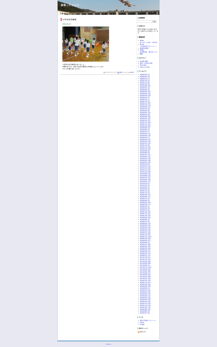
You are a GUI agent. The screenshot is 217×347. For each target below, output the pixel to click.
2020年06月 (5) (145, 200)
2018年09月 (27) (145, 240)
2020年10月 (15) (145, 195)
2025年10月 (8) (145, 84)
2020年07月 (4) (145, 198)
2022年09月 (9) (145, 151)
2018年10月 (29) (145, 238)
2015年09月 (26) (145, 309)
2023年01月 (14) (145, 143)
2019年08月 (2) (145, 219)
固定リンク (122, 72)
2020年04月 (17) (145, 204)
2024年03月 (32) (145, 116)
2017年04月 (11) (145, 273)
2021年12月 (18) (145, 168)
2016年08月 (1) (145, 288)
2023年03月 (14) (145, 139)
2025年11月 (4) (145, 82)
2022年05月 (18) (145, 158)
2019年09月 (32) (145, 217)
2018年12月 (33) (145, 235)
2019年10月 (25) (145, 216)
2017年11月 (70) (145, 259)
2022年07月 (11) (145, 154)
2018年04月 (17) (145, 250)
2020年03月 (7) (145, 206)
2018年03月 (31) (145, 252)
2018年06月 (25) (145, 246)
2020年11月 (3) (145, 193)
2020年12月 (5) (145, 191)
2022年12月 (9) (145, 145)
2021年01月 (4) (145, 189)
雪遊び (142, 50)
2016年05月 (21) (145, 294)
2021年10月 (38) (145, 172)
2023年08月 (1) (145, 130)
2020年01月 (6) (145, 210)
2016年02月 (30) (145, 299)
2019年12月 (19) (145, 212)
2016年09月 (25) (145, 286)
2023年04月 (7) (145, 137)
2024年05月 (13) (145, 113)
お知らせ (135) (144, 67)
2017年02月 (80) (145, 277)
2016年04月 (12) (145, 296)
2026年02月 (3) (145, 76)
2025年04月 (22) (145, 93)
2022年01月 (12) (145, 166)
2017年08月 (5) (145, 265)
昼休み (142, 40)
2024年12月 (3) (145, 101)
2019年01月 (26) (145, 233)
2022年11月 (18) (145, 147)
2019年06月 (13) (145, 223)
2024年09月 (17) (145, 107)
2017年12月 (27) (145, 258)
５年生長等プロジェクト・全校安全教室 (148, 47)
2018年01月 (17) (145, 256)
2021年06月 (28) (145, 179)
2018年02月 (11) (145, 254)
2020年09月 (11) (145, 197)
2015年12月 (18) (145, 303)
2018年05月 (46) (145, 248)
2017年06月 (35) (145, 269)
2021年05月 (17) (145, 181)
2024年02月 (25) (145, 118)
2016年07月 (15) (145, 290)
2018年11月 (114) (145, 237)
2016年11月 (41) (145, 282)
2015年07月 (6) (145, 313)
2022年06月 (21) (145, 156)
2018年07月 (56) (145, 244)
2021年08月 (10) (145, 176)
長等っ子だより (70, 5)
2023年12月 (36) (145, 122)
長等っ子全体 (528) (146, 63)
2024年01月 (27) (145, 120)
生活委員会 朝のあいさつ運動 (148, 53)
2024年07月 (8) (145, 109)
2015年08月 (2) (145, 311)
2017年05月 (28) (145, 271)
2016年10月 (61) (145, 284)
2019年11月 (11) (145, 214)
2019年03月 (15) (145, 229)
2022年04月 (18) (145, 160)
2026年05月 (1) (145, 74)
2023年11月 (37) (145, 124)
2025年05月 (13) (145, 92)
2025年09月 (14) (145, 86)
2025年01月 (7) (145, 99)
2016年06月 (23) (145, 292)
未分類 (131, 72)
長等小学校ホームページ (148, 320)
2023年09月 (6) (145, 128)
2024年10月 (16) (145, 105)
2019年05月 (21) (145, 225)
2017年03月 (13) (145, 275)
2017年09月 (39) (145, 263)
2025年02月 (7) (145, 97)
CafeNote (108, 344)
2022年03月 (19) (145, 162)
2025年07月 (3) (145, 88)
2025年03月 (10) (145, 95)
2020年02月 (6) (145, 208)
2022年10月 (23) (145, 149)
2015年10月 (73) (145, 307)
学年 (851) (143, 65)
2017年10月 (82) (145, 261)
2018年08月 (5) (145, 242)
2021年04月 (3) (145, 183)
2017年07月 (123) (145, 267)
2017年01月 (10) (145, 279)
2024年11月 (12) (145, 103)
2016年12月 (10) (145, 280)
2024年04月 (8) (145, 115)
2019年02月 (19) (145, 231)
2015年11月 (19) (145, 305)
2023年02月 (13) (145, 141)
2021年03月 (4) (145, 185)
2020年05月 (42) (145, 202)
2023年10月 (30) (145, 126)
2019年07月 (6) (145, 221)
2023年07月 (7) (145, 132)
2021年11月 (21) (145, 170)
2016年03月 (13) (145, 298)
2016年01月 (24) (145, 301)
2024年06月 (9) (145, 111)
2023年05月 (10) (145, 135)
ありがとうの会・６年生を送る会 (148, 43)
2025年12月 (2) (145, 80)
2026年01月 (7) (145, 78)
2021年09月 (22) (145, 174)
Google (142, 324)
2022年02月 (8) (145, 164)
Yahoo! (142, 322)
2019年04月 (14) (145, 227)
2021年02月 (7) (145, 187)
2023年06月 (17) (145, 134)
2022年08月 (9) (145, 153)
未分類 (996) (144, 61)
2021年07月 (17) (145, 177)
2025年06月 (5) (145, 90)
